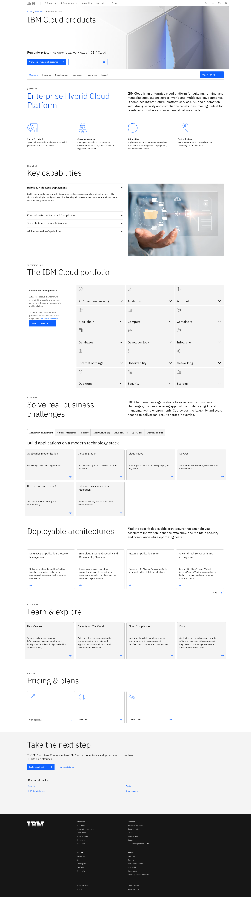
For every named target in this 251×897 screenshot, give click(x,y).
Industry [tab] (85, 432)
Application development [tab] (41, 432)
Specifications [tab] (62, 75)
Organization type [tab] (155, 432)
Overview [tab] (33, 75)
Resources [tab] (92, 75)
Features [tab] (46, 75)
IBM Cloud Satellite (49, 318)
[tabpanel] (125, 479)
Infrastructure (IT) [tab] (101, 432)
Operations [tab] (137, 432)
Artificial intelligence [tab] (66, 432)
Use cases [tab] (77, 75)
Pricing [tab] (104, 75)
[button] (219, 3)
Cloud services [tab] (121, 432)
